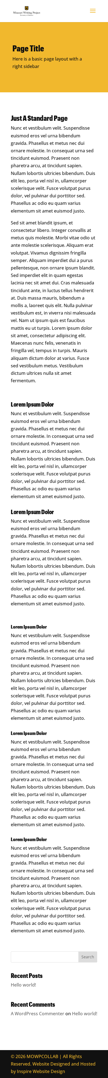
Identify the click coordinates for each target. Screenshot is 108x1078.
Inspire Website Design (41, 1071)
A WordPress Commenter (37, 1014)
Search (87, 956)
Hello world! (23, 985)
